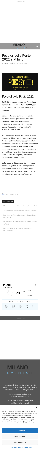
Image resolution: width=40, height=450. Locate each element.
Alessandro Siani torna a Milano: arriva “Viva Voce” (20, 211)
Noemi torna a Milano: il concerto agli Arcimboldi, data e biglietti (19, 216)
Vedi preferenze (20, 442)
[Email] (24, 68)
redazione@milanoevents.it (20, 396)
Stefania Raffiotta (9, 63)
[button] (37, 407)
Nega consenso (20, 436)
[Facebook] (4, 68)
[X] (9, 68)
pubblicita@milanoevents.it (20, 403)
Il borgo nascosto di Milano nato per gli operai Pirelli (20, 206)
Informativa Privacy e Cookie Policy (21, 447)
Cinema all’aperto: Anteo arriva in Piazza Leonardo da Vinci (20, 223)
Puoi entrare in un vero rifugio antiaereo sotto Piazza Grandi (18, 229)
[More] (29, 68)
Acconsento (20, 431)
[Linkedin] (19, 68)
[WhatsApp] (14, 68)
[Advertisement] (20, 22)
